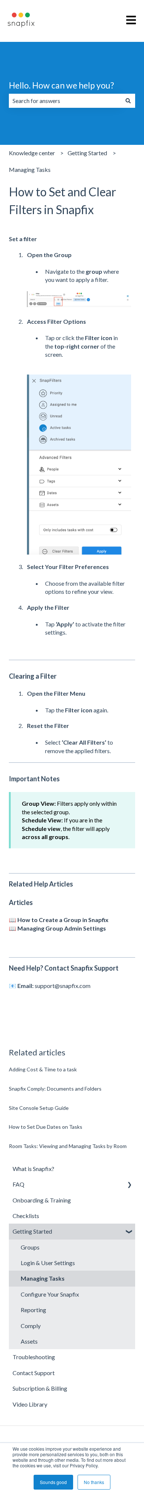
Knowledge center (32, 152)
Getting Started (87, 152)
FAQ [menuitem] (18, 1184)
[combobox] (65, 101)
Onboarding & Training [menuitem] (42, 1200)
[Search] (128, 101)
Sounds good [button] (53, 1482)
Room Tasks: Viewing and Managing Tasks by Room (68, 1146)
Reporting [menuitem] (33, 1309)
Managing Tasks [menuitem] (43, 1278)
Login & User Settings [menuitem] (48, 1262)
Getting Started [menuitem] (32, 1231)
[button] (129, 1184)
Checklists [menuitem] (26, 1215)
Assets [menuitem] (29, 1341)
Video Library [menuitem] (30, 1404)
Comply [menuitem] (31, 1325)
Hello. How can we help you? (61, 85)
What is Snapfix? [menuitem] (33, 1168)
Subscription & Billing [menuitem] (40, 1388)
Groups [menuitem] (30, 1247)
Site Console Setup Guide (39, 1108)
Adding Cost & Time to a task (43, 1069)
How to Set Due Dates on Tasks (45, 1127)
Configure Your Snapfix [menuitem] (50, 1294)
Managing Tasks (30, 169)
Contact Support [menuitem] (34, 1372)
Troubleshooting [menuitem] (34, 1356)
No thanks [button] (94, 1482)
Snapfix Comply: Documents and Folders (55, 1088)
